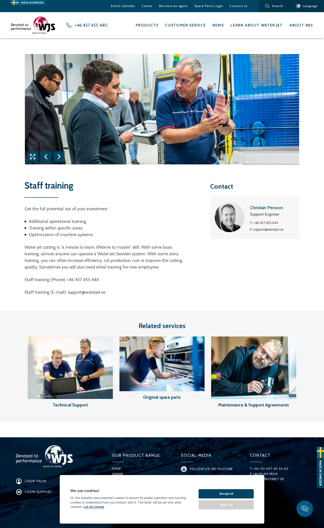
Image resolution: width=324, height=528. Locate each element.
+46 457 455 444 (265, 223)
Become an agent (173, 6)
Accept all (226, 493)
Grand (117, 474)
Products (147, 25)
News (218, 25)
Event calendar (123, 6)
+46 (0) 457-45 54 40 (271, 469)
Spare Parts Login (208, 6)
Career (147, 6)
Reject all (226, 504)
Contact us (239, 6)
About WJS (301, 25)
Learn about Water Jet (257, 25)
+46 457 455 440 (91, 25)
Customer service (185, 25)
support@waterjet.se (86, 292)
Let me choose (94, 507)
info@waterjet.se (268, 479)
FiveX (116, 469)
